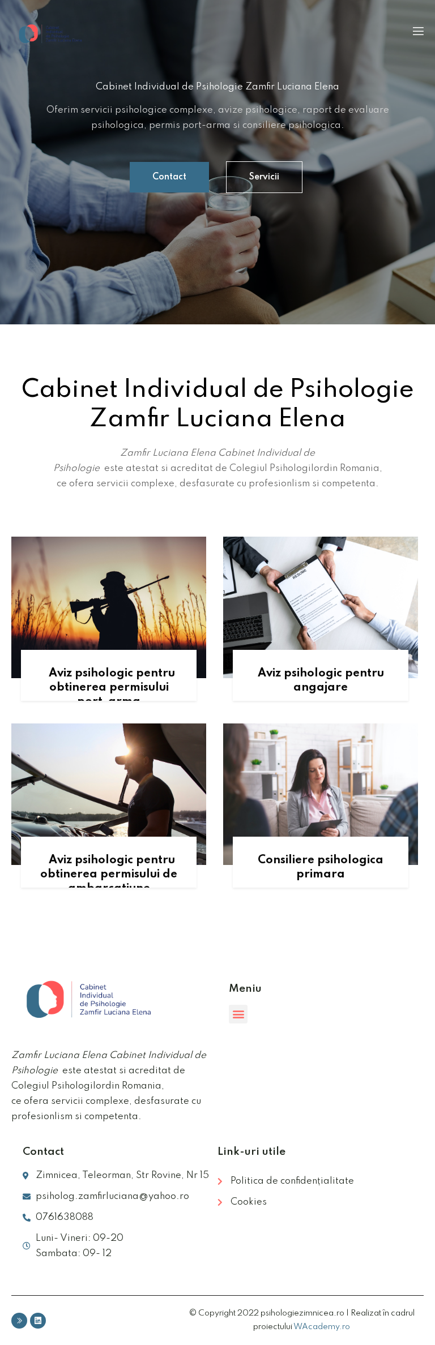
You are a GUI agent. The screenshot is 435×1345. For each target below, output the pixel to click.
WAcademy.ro (321, 1327)
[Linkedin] (38, 1321)
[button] (169, 177)
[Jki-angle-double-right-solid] (19, 1321)
